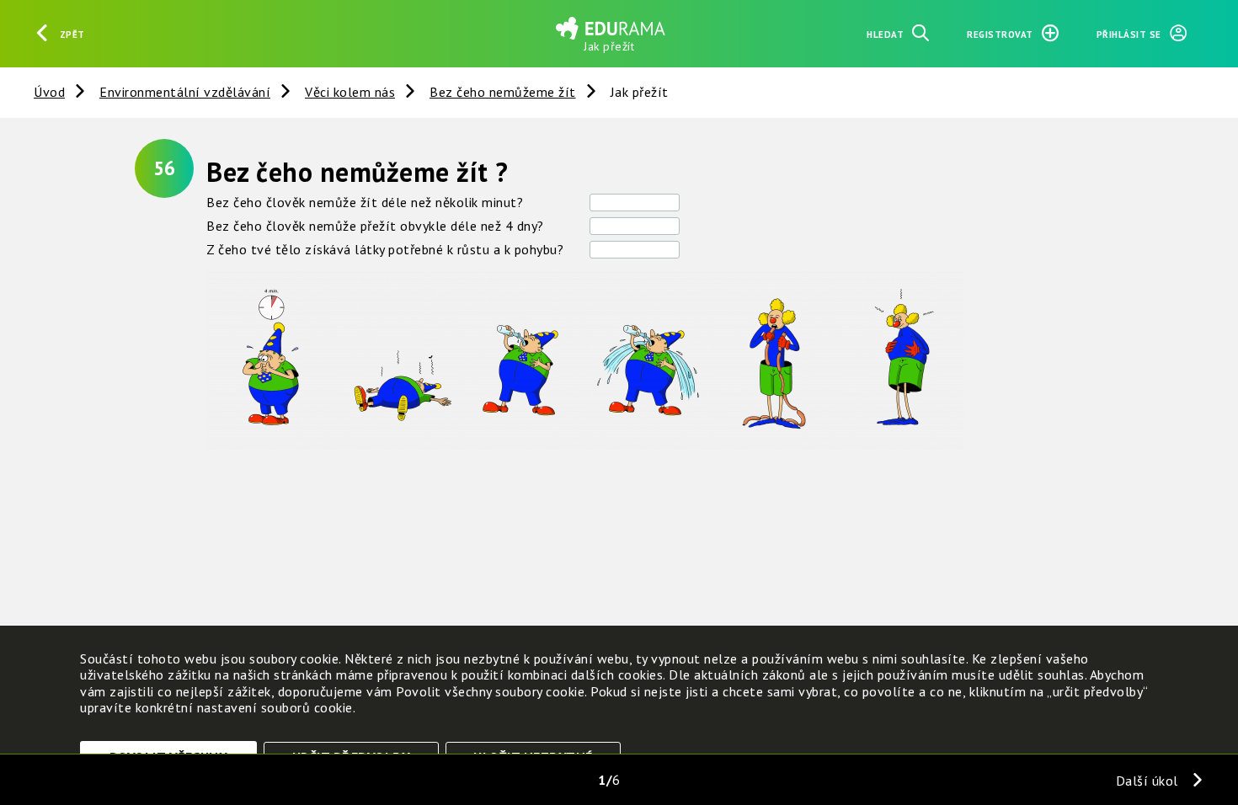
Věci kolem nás (350, 91)
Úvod (49, 91)
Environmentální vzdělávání (184, 91)
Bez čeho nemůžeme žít (503, 91)
